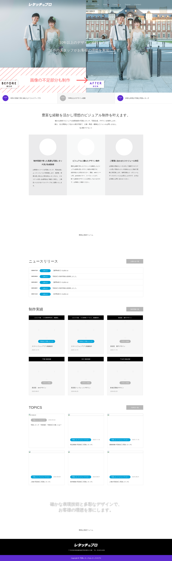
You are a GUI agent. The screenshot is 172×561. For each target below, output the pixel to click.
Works (106, 4)
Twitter (30, 557)
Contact (137, 4)
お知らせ (45, 270)
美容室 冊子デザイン (125, 318)
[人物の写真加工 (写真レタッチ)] (47, 462)
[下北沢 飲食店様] (125, 371)
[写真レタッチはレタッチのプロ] (52, 4)
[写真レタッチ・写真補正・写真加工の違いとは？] (47, 415)
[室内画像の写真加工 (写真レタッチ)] (86, 462)
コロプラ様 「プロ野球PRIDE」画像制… (46, 318)
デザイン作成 (125, 341)
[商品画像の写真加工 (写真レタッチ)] (86, 425)
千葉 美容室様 (46, 359)
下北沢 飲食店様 (125, 359)
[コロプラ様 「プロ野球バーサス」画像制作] (86, 330)
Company (117, 4)
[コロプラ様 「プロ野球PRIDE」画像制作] (47, 330)
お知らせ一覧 (135, 261)
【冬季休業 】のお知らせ (60, 294)
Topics (127, 4)
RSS (40, 557)
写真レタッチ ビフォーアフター (80, 440)
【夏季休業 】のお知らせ (60, 270)
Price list (95, 4)
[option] (86, 46)
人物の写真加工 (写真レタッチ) (40, 482)
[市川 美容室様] (86, 371)
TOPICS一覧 (135, 407)
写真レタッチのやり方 (39, 420)
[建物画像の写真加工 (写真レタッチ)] (125, 425)
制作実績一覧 (135, 309)
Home (85, 4)
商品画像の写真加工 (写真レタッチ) (81, 444)
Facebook (33, 557)
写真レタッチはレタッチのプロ (90, 558)
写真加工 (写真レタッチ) (46, 341)
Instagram (37, 557)
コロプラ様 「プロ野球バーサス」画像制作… (86, 318)
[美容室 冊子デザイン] (125, 330)
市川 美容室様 (86, 359)
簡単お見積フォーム (86, 235)
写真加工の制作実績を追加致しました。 (65, 276)
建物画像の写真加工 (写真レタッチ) (120, 444)
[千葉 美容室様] (47, 371)
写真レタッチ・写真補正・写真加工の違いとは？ (46, 425)
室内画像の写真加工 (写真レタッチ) (81, 482)
